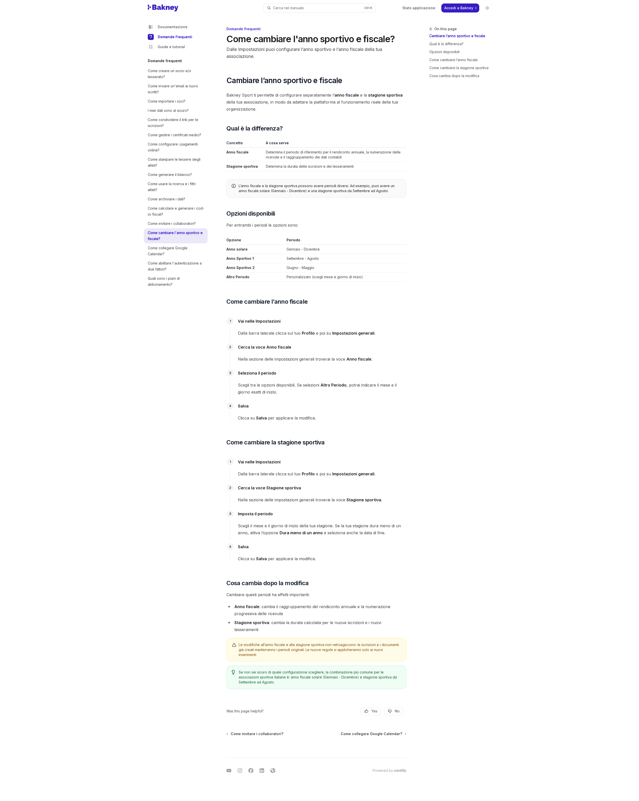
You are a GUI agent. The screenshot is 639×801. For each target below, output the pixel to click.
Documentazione (172, 27)
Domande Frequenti (175, 37)
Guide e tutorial (171, 47)
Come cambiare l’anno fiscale (453, 60)
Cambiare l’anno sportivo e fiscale (457, 36)
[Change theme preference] (487, 8)
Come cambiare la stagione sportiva (458, 68)
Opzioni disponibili (444, 52)
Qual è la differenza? (446, 44)
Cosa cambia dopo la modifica (454, 76)
